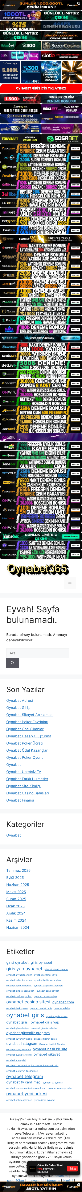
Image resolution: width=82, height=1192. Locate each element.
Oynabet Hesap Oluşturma (28, 736)
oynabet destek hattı (41, 1008)
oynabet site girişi (16, 1060)
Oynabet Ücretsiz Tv (23, 772)
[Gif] (41, 239)
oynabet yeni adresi (26, 1093)
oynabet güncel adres (17, 1028)
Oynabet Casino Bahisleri (27, 793)
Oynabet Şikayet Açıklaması (29, 715)
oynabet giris (25, 1015)
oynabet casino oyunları (19, 996)
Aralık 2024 (16, 913)
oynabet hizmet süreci (45, 1039)
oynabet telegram (24, 1076)
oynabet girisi (17, 1022)
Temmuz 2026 (18, 870)
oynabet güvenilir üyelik (19, 1039)
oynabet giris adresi (56, 1016)
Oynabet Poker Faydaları (27, 722)
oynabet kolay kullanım (18, 1049)
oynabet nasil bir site (50, 1049)
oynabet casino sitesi (28, 1001)
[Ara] (12, 663)
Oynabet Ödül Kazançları (27, 750)
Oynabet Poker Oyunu (25, 757)
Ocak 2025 (15, 906)
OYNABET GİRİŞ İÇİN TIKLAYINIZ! (41, 88)
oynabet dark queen (17, 1008)
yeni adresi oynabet (44, 1100)
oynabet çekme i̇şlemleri (19, 1100)
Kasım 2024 (16, 920)
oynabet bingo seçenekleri (20, 991)
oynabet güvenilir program (28, 1033)
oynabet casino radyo (45, 996)
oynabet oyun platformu (19, 1054)
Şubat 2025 (16, 899)
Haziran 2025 (17, 885)
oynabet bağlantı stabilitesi (48, 985)
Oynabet (13, 765)
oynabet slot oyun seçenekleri (22, 1071)
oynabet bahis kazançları (47, 980)
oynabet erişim (62, 1008)
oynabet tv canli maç (23, 1082)
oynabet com (63, 1002)
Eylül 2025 (15, 878)
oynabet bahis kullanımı (19, 985)
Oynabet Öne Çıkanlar (25, 729)
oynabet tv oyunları (53, 1082)
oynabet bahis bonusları (19, 980)
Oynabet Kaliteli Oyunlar (52, 1044)
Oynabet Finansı (20, 800)
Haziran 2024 (17, 927)
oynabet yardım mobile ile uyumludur (26, 1088)
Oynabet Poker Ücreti (24, 743)
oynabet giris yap (45, 1022)
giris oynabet (41, 962)
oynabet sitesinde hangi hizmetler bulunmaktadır (32, 1065)
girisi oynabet (17, 962)
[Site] (41, 148)
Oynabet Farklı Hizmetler (27, 779)
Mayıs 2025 (16, 892)
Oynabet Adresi (19, 700)
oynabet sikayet (47, 1054)
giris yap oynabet (24, 968)
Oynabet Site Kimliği (23, 786)
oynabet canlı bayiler (48, 991)
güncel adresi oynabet (56, 969)
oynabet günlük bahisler (44, 1028)
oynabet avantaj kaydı (46, 975)
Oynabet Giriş (18, 708)
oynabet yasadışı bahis (60, 1088)
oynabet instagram (21, 1044)
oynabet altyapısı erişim (19, 975)
